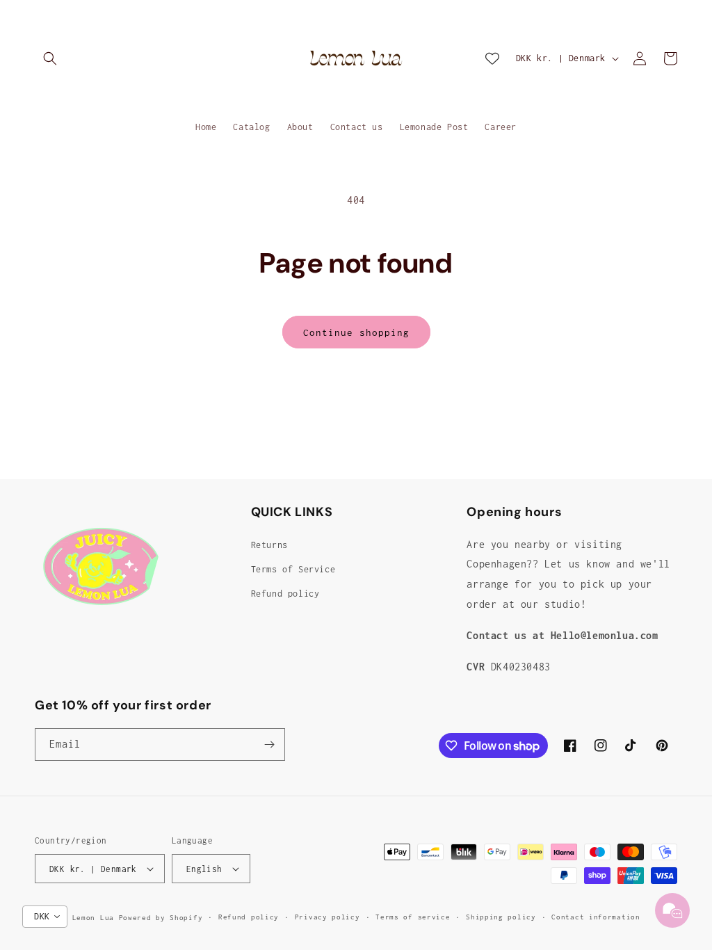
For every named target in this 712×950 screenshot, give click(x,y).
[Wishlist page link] (492, 58)
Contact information (595, 917)
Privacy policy (327, 917)
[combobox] (44, 916)
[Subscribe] (269, 744)
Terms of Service (293, 569)
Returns (269, 545)
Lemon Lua (93, 917)
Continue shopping (356, 332)
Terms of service (412, 917)
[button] (50, 58)
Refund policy (285, 593)
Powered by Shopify (161, 917)
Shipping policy (501, 917)
